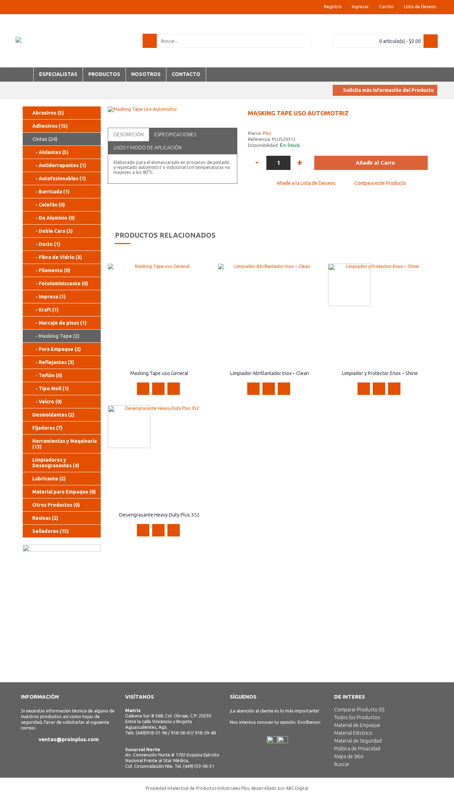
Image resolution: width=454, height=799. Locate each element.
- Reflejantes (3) (53, 362)
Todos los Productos (357, 717)
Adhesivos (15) (50, 126)
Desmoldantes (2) (53, 415)
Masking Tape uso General (159, 373)
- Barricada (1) (51, 191)
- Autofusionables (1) (59, 178)
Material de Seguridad (358, 741)
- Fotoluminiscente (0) (60, 283)
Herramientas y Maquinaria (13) (64, 444)
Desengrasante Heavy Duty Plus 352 (159, 515)
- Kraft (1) (45, 310)
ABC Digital (297, 788)
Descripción (129, 134)
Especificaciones (175, 134)
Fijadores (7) (47, 428)
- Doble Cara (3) (52, 231)
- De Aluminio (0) (53, 218)
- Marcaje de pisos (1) (59, 323)
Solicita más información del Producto (388, 90)
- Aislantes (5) (50, 152)
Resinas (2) (45, 518)
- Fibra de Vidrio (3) (57, 257)
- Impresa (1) (49, 296)
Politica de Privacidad (357, 748)
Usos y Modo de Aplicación (148, 147)
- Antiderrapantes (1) (59, 165)
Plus (267, 133)
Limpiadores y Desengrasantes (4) (55, 462)
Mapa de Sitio (349, 756)
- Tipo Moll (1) (50, 388)
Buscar (341, 764)
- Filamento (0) (51, 270)
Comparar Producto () (359, 709)
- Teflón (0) (47, 375)
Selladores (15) (50, 531)
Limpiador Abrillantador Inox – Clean (269, 373)
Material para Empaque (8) (64, 492)
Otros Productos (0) (56, 505)
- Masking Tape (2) (55, 336)
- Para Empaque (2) (56, 349)
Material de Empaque (357, 725)
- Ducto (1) (46, 244)
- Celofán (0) (48, 205)
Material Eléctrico (353, 733)
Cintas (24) (44, 139)
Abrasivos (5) (48, 113)
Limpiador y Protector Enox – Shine (380, 373)
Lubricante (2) (49, 478)
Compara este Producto (380, 183)
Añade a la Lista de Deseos (306, 183)
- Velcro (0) (47, 401)
